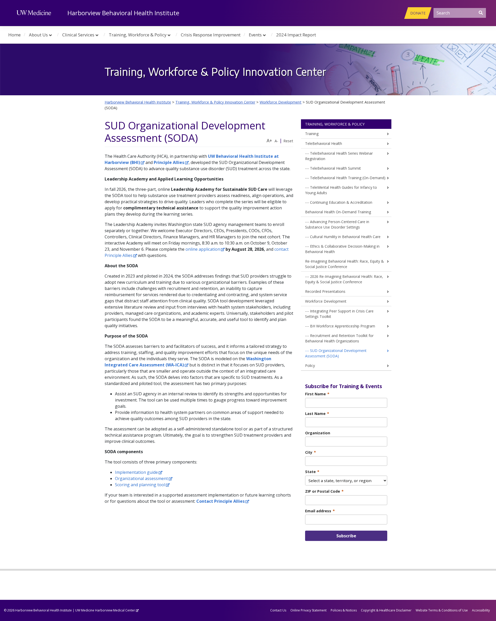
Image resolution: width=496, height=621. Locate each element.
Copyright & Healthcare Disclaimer (386, 610)
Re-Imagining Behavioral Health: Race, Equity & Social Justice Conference (344, 264)
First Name (317, 393)
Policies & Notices (344, 610)
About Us (38, 35)
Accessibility (481, 610)
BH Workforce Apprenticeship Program (342, 326)
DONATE (417, 13)
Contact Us (278, 610)
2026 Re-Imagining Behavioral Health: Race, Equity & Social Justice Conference (344, 279)
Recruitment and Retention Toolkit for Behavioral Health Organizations (339, 338)
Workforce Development (325, 301)
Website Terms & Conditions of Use (442, 610)
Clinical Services (78, 35)
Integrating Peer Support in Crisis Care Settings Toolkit (339, 314)
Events (255, 35)
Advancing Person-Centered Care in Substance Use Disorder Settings (337, 224)
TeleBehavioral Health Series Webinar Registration (339, 156)
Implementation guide (136, 472)
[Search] (481, 12)
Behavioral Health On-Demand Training (338, 211)
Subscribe (346, 536)
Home (14, 35)
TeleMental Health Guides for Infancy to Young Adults (341, 190)
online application (202, 249)
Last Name (317, 413)
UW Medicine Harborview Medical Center (105, 610)
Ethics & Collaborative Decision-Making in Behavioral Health (342, 249)
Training (312, 133)
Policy (310, 365)
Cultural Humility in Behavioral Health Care (345, 236)
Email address (320, 510)
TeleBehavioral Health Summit (335, 168)
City (310, 452)
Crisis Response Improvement (211, 35)
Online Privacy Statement (308, 610)
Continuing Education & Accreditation (341, 202)
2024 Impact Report (296, 35)
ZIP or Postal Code (324, 491)
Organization (317, 432)
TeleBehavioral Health (323, 143)
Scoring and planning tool (140, 485)
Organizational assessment (141, 478)
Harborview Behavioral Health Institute (123, 13)
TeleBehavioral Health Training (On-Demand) (347, 177)
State (312, 471)
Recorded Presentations (325, 291)
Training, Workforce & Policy (137, 35)
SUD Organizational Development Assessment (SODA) (336, 353)
